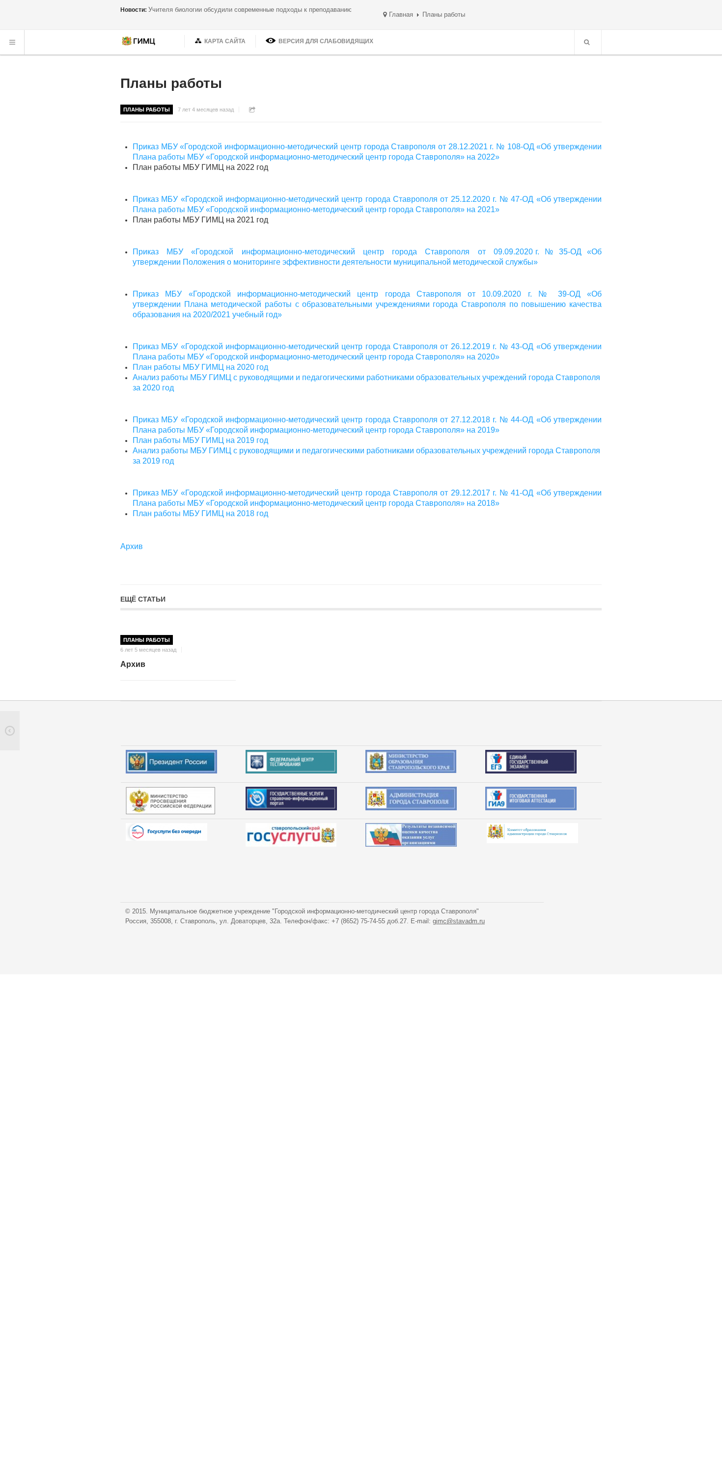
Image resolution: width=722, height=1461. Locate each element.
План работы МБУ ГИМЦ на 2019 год (200, 440)
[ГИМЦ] (139, 42)
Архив (132, 664)
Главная (401, 14)
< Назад (10, 730)
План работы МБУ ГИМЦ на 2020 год (200, 367)
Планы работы (171, 83)
